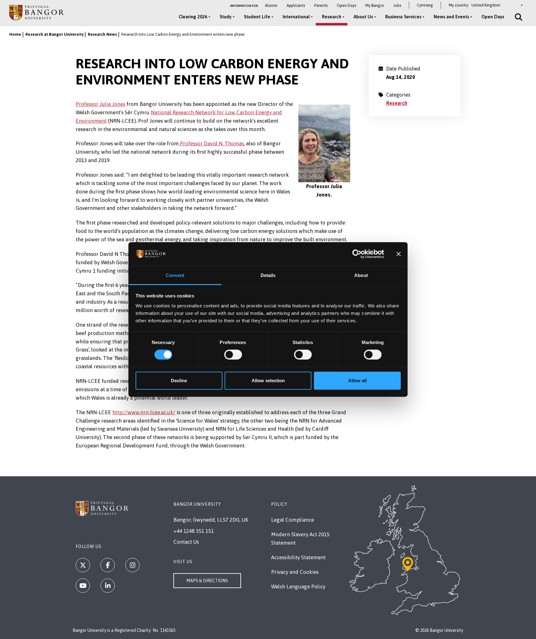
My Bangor (374, 5)
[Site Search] (518, 17)
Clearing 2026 (193, 16)
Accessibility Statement (298, 557)
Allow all (357, 380)
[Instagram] (132, 565)
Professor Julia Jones (100, 104)
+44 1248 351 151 (193, 531)
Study (225, 16)
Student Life (257, 16)
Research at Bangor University (54, 34)
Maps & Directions (207, 580)
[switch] (233, 355)
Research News (102, 34)
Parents (321, 5)
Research (331, 16)
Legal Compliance (292, 520)
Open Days (346, 5)
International (296, 16)
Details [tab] (268, 275)
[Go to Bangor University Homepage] (36, 12)
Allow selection (268, 380)
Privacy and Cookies (295, 572)
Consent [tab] (175, 275)
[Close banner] (398, 254)
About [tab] (361, 275)
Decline (179, 380)
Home (15, 34)
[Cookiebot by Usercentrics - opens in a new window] (357, 254)
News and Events (451, 16)
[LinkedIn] (107, 585)
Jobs (397, 5)
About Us (363, 16)
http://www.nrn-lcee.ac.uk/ (143, 412)
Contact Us (186, 542)
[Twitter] (83, 565)
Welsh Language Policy (298, 586)
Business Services (403, 16)
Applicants (296, 5)
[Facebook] (107, 565)
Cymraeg (425, 5)
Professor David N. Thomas (211, 143)
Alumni (271, 5)
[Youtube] (83, 585)
